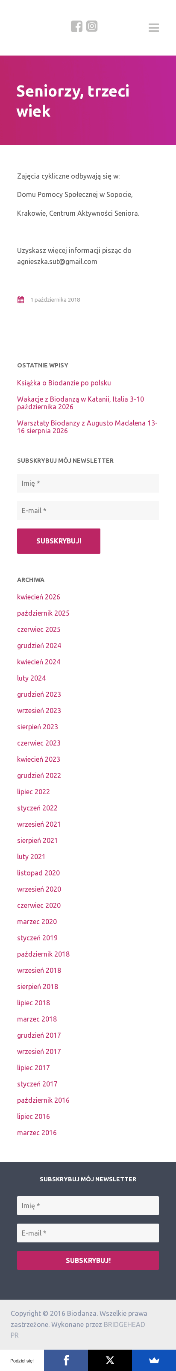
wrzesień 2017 (39, 1051)
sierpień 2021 (37, 840)
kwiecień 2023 (38, 759)
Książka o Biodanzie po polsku (64, 383)
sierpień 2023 (37, 727)
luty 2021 (31, 856)
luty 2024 (31, 678)
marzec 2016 (37, 1132)
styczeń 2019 (37, 938)
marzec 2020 (37, 921)
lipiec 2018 (33, 1003)
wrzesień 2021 (39, 824)
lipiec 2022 (33, 792)
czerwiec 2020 (39, 905)
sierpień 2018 (37, 986)
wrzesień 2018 (39, 970)
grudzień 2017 (39, 1035)
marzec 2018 (37, 1019)
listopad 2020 (38, 873)
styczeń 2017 (37, 1084)
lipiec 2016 (33, 1116)
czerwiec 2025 (39, 629)
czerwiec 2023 (39, 743)
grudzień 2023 (39, 694)
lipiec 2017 (33, 1068)
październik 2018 (43, 954)
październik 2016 (43, 1100)
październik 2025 (43, 613)
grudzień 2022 (39, 775)
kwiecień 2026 (38, 597)
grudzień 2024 (39, 645)
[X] (110, 1360)
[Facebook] (66, 1360)
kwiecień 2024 (38, 662)
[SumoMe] (154, 1360)
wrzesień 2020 (39, 889)
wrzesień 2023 (39, 710)
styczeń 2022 (37, 808)
